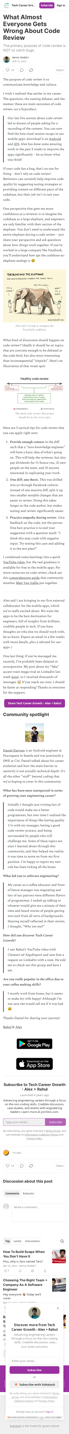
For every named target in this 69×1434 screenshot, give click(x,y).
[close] (58, 1308)
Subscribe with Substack (37, 1384)
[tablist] (19, 1193)
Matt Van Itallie (27, 583)
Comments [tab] (12, 1193)
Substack (15, 1426)
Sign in (61, 5)
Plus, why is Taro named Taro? (23, 1261)
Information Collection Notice (41, 1134)
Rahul (7, 1027)
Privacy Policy (46, 1401)
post (15, 676)
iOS (16, 144)
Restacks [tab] (28, 1193)
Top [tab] (7, 1241)
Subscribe (47, 5)
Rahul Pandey (20, 57)
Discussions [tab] (32, 1241)
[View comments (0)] (22, 70)
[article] (34, 1261)
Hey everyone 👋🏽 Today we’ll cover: (22, 1296)
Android (55, 138)
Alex (18, 1027)
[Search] (62, 1241)
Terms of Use (53, 1130)
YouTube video (14, 562)
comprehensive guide (24, 577)
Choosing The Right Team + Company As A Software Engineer (25, 1284)
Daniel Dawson (14, 750)
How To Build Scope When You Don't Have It (24, 1254)
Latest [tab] (17, 1241)
